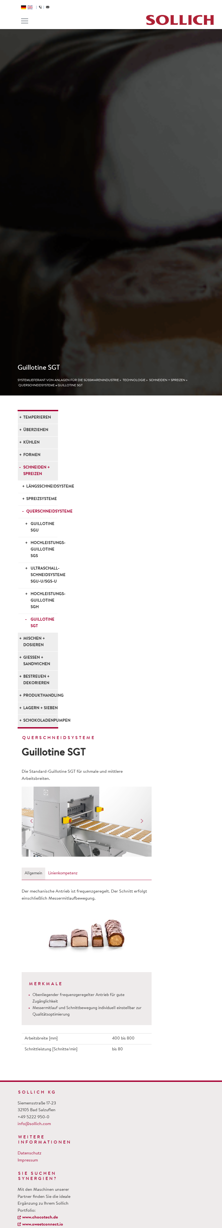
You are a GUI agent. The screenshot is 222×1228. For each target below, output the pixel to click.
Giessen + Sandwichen (36, 661)
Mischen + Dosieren (34, 642)
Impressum (28, 1160)
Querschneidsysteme (36, 385)
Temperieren (37, 418)
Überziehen (35, 430)
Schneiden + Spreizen (167, 380)
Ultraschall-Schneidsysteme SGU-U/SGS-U (44, 575)
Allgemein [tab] (33, 873)
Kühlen (31, 443)
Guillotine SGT (70, 385)
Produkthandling (40, 696)
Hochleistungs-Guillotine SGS (44, 549)
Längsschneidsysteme (42, 487)
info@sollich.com (34, 1124)
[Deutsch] (23, 7)
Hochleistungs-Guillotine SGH (44, 600)
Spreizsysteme (41, 499)
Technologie (134, 380)
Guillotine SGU (42, 527)
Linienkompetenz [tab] (62, 873)
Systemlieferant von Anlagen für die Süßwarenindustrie (68, 380)
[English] (30, 7)
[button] (31, 822)
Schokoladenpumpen (40, 721)
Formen (31, 455)
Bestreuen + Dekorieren (36, 680)
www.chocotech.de (40, 1217)
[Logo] (180, 20)
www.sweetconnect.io (42, 1224)
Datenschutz (29, 1153)
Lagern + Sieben (40, 708)
